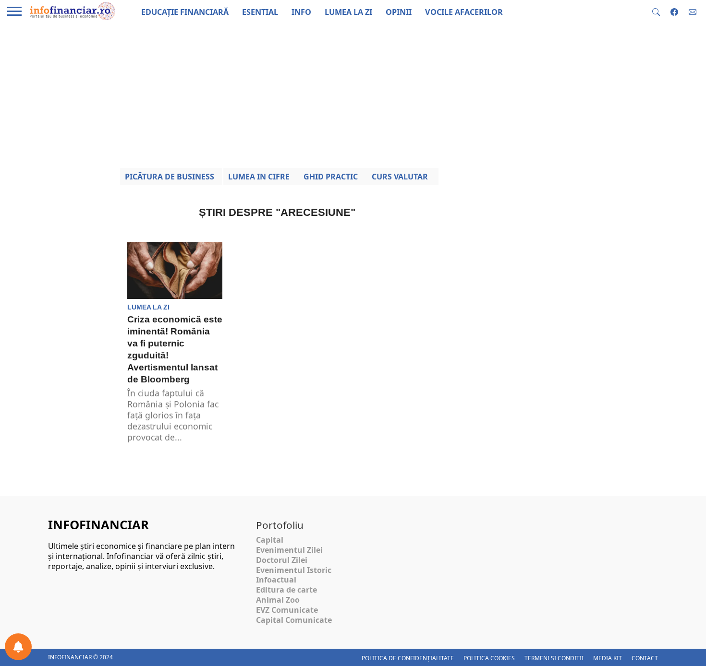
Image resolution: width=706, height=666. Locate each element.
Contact (645, 658)
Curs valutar (400, 176)
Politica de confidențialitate (408, 658)
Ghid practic (331, 176)
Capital (269, 540)
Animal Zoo (278, 600)
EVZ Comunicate (287, 610)
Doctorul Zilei (281, 560)
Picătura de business (169, 176)
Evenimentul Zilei (289, 550)
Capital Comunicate (294, 620)
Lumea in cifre (259, 176)
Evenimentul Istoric (293, 570)
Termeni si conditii (554, 658)
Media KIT (607, 658)
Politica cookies (489, 658)
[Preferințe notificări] (18, 646)
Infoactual (276, 579)
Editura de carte (286, 589)
